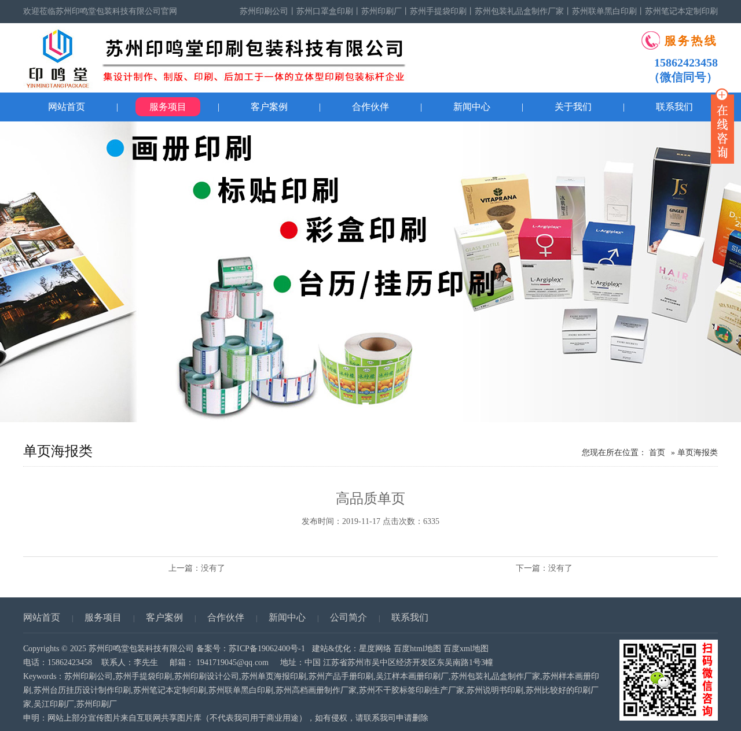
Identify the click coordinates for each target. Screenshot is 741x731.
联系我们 (409, 617)
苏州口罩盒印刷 (324, 11)
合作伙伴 (370, 107)
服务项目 (167, 107)
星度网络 (375, 648)
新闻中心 (471, 107)
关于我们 (573, 107)
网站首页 (66, 107)
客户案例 (269, 107)
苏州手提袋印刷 (438, 11)
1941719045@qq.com (232, 662)
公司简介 (348, 617)
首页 (657, 452)
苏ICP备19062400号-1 (267, 648)
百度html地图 (417, 648)
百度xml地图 (466, 648)
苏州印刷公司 (264, 11)
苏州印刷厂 (381, 11)
